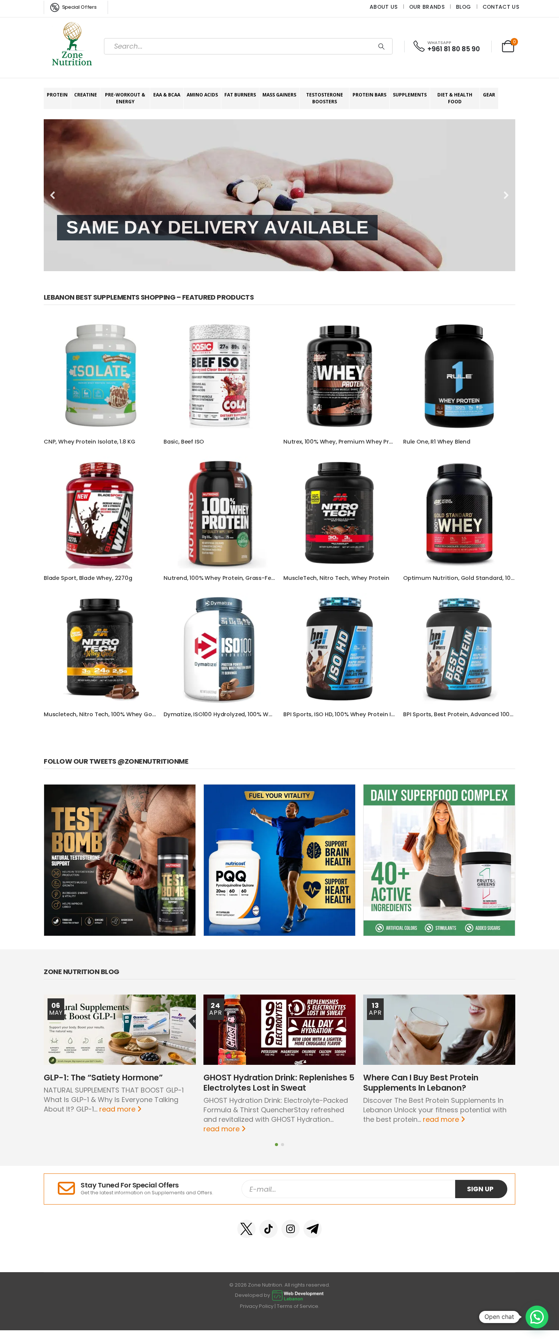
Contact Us (501, 7)
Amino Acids (202, 95)
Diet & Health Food (454, 98)
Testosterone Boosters (324, 98)
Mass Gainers (279, 95)
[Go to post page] (120, 1030)
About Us (384, 7)
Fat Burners (240, 95)
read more (118, 1109)
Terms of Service (297, 1306)
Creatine (85, 95)
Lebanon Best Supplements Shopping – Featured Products (149, 297)
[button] (53, 195)
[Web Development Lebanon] (297, 1295)
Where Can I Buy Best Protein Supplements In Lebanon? (420, 1082)
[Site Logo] (72, 46)
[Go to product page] (100, 376)
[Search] (381, 46)
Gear (489, 95)
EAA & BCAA (166, 95)
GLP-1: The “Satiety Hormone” (103, 1077)
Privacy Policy (256, 1306)
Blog (463, 7)
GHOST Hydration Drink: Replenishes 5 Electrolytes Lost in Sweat (278, 1082)
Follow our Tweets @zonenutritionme (116, 761)
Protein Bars (369, 95)
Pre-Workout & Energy (125, 98)
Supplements (410, 95)
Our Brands (427, 7)
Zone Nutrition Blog (81, 971)
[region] (279, 195)
